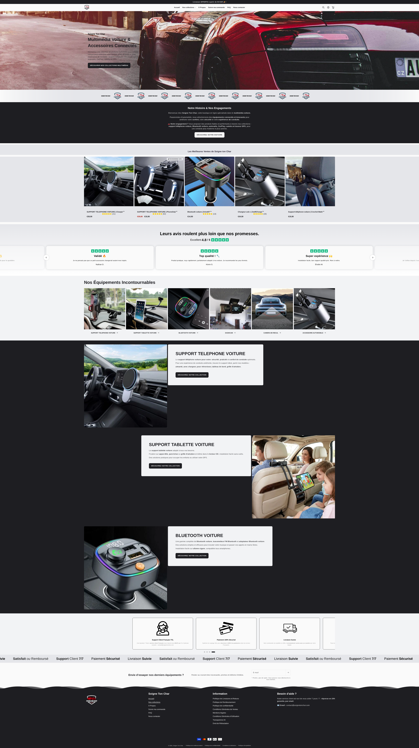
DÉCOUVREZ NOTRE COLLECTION (192, 556)
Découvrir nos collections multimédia (109, 65)
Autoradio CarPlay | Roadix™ (30, 739)
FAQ (150, 713)
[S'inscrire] (288, 672)
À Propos (152, 706)
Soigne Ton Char (178, 745)
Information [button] (220, 693)
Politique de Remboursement (224, 702)
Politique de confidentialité (223, 706)
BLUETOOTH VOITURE (187, 333)
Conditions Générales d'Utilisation (226, 716)
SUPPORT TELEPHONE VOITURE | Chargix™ (106, 212)
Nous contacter (154, 716)
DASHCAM (229, 333)
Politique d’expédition (244, 745)
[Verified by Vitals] (22, 743)
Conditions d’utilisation (229, 745)
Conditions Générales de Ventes (225, 709)
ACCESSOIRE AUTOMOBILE (313, 333)
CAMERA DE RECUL (271, 333)
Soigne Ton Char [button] (158, 693)
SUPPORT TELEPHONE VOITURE (103, 333)
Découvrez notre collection (192, 375)
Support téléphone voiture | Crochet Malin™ (306, 212)
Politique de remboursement (194, 745)
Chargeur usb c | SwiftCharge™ (251, 212)
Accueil (151, 699)
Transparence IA (219, 720)
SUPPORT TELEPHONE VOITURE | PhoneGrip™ (157, 212)
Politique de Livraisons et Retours (226, 699)
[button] (189, 7)
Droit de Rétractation (221, 723)
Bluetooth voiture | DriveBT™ (199, 212)
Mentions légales (219, 713)
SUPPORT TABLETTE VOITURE (145, 333)
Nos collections (154, 702)
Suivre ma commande (156, 709)
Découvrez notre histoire (209, 135)
